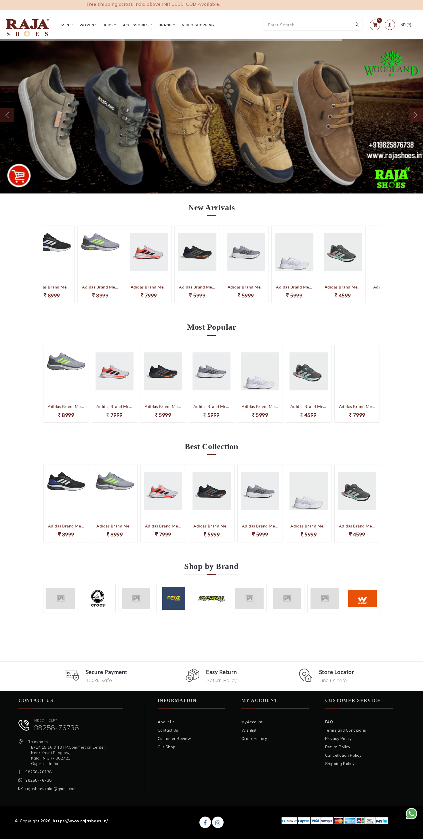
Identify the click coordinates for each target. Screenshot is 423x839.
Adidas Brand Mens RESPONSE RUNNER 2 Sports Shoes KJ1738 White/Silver (260, 286)
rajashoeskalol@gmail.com (51, 788)
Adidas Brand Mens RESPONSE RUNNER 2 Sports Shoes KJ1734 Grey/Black (211, 286)
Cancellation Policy (343, 755)
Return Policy (337, 747)
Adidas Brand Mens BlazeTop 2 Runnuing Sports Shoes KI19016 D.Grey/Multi (308, 286)
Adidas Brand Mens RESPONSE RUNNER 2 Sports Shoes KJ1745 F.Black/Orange (163, 286)
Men (65, 25)
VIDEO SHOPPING (198, 25)
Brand (165, 25)
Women (86, 25)
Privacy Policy (338, 738)
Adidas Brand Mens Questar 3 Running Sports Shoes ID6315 (114, 286)
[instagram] (218, 822)
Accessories (136, 25)
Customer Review (174, 738)
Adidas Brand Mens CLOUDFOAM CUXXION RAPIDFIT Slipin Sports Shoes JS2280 (357, 286)
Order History (254, 738)
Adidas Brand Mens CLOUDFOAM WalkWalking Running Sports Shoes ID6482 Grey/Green (66, 286)
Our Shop (167, 747)
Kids (108, 25)
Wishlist (249, 730)
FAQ (329, 722)
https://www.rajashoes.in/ (80, 820)
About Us (166, 722)
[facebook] (205, 822)
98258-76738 (56, 727)
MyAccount (252, 722)
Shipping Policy (340, 763)
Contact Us (168, 730)
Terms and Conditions (345, 730)
